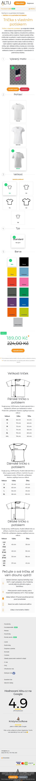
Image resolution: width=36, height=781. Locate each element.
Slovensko (6, 757)
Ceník (6, 642)
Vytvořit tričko (18, 350)
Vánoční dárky (8, 683)
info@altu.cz (5, 751)
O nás (6, 662)
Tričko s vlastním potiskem (12, 13)
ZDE (21, 780)
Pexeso (6, 630)
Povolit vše (13, 777)
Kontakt (6, 652)
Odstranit (25, 89)
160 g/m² (18, 240)
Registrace (30, 3)
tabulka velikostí (18, 179)
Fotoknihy (7, 624)
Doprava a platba (9, 648)
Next (35, 729)
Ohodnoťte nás (9, 668)
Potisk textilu (8, 637)
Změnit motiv (13, 89)
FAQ (5, 665)
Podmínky (7, 645)
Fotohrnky (7, 634)
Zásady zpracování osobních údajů (15, 658)
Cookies (6, 655)
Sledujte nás (8, 673)
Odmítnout (23, 777)
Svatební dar (8, 679)
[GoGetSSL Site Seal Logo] (30, 762)
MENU (32, 9)
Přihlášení (20, 3)
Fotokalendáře (6, 9)
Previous (1, 729)
